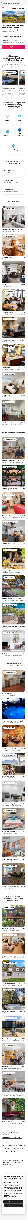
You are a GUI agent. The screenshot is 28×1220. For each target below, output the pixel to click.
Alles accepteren (13, 1201)
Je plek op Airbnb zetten (17, 8)
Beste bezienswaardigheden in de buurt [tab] (12, 1137)
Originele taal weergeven (14, 3)
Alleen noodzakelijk (13, 1206)
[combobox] (13, 37)
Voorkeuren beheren (13, 1210)
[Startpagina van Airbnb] (3, 8)
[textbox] (7, 42)
